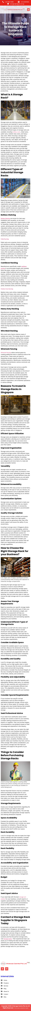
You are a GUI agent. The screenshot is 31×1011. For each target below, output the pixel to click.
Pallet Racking (5, 239)
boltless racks (16, 132)
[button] (28, 9)
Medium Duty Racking (7, 289)
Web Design (17, 1008)
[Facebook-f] (2, 968)
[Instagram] (6, 968)
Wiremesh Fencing (6, 352)
